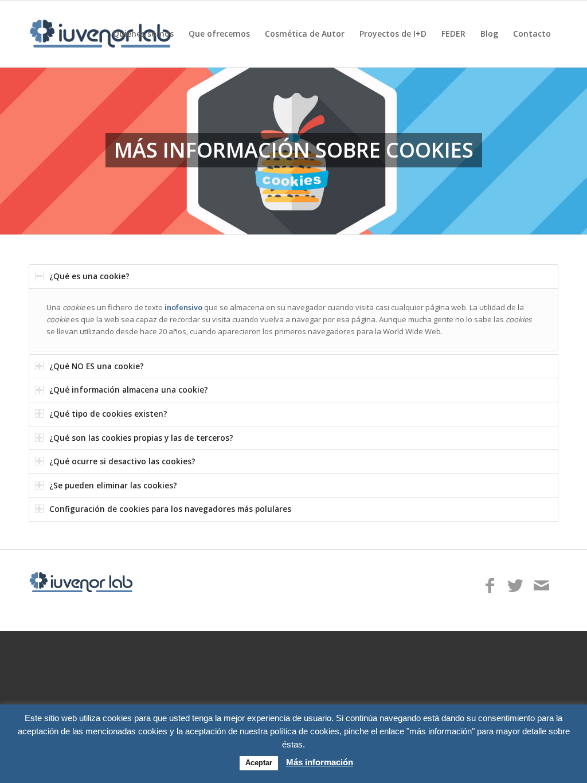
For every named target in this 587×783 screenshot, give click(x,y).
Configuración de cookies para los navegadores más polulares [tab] (170, 508)
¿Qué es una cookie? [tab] (89, 276)
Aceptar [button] (258, 762)
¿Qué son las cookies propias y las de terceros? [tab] (141, 437)
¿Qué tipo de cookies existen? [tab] (108, 413)
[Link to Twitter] (515, 585)
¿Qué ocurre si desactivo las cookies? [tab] (122, 461)
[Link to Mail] (541, 585)
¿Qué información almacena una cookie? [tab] (128, 389)
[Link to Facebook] (489, 585)
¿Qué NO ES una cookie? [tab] (96, 366)
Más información (319, 762)
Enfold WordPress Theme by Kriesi (86, 616)
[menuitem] (143, 34)
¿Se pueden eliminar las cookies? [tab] (113, 485)
